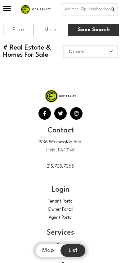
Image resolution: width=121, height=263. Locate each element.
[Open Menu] (7, 9)
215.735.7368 (60, 166)
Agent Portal (61, 217)
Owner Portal (60, 209)
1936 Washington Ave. (60, 142)
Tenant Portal (61, 201)
